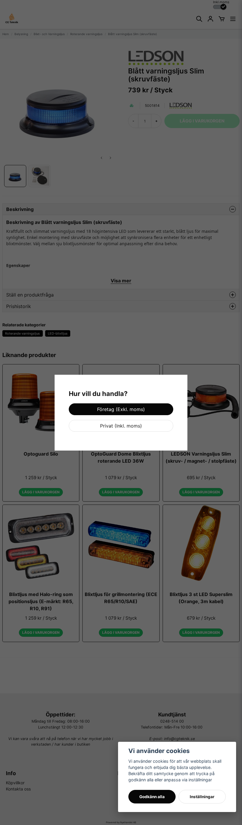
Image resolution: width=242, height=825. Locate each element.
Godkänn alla (152, 796)
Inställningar (202, 796)
